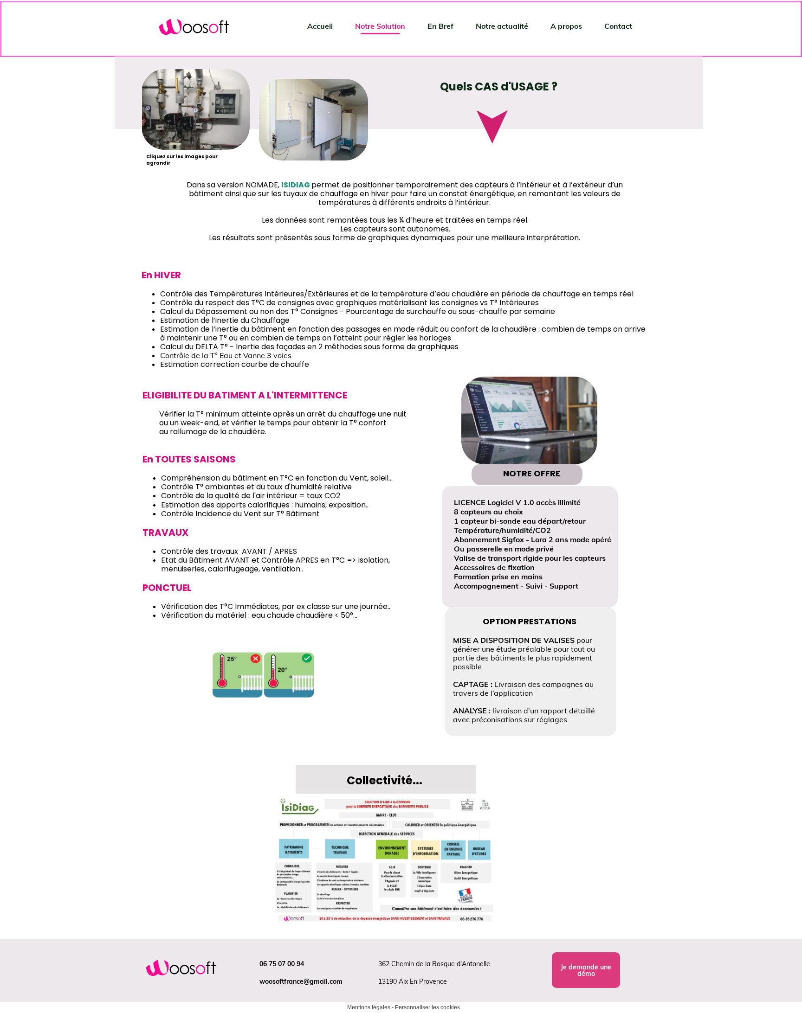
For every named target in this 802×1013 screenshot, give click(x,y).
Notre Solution (380, 26)
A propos (566, 26)
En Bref (440, 26)
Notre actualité (502, 26)
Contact (618, 26)
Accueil (320, 26)
